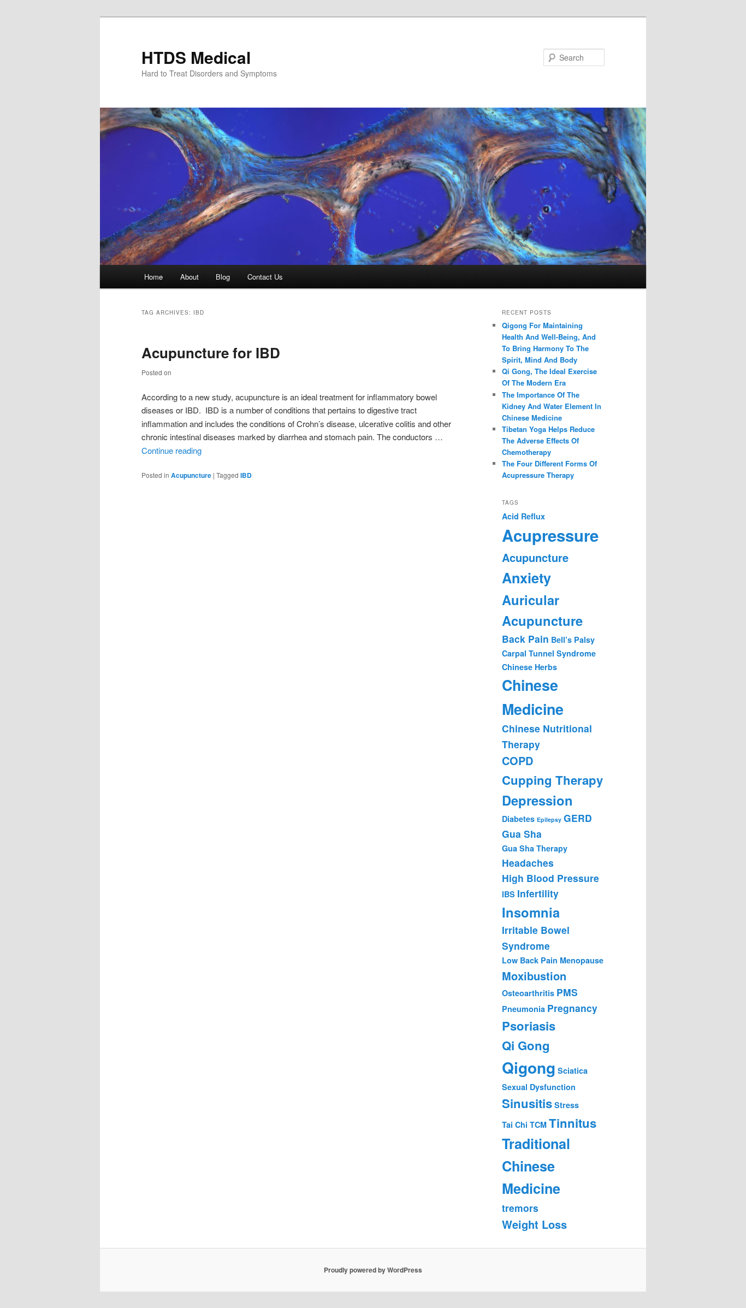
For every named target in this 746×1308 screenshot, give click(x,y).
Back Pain (525, 639)
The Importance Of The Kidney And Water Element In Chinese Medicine (551, 406)
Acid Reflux (523, 516)
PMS (567, 992)
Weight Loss (534, 1224)
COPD (517, 760)
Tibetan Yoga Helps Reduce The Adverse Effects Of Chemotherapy (548, 440)
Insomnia (531, 912)
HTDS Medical (196, 57)
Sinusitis (527, 1103)
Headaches (528, 862)
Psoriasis (528, 1025)
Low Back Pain (530, 960)
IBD (246, 475)
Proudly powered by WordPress (373, 1270)
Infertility (538, 893)
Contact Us (265, 276)
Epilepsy (549, 819)
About (189, 276)
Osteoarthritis (528, 992)
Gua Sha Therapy (534, 848)
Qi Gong (526, 1045)
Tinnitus (572, 1123)
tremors (520, 1208)
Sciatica (573, 1070)
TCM (538, 1124)
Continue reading (171, 450)
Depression (537, 800)
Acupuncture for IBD (210, 352)
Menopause (581, 960)
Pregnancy (572, 1008)
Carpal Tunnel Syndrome (549, 653)
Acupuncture (191, 475)
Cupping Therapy (552, 780)
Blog (223, 276)
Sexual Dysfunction (539, 1086)
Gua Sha (522, 834)
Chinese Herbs (529, 666)
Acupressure (550, 535)
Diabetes (518, 818)
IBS (508, 894)
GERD (578, 818)
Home (153, 276)
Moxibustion (534, 976)
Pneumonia (523, 1008)
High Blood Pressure (550, 878)
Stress (566, 1104)
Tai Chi (515, 1124)
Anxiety (526, 578)
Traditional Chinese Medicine (536, 1166)
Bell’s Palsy (573, 639)
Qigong (528, 1067)
